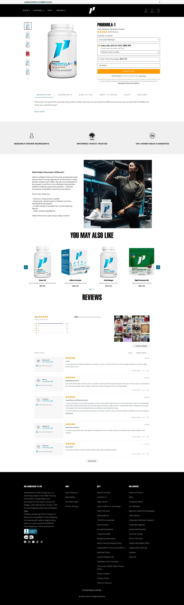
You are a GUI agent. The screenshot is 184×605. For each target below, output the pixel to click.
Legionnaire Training (138, 548)
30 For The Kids (136, 539)
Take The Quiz (103, 511)
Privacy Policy (103, 578)
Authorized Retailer (137, 529)
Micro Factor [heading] (75, 280)
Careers (132, 552)
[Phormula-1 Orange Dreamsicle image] (27, 35)
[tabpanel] (92, 106)
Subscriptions (103, 516)
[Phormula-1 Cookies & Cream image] (27, 62)
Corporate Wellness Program (141, 520)
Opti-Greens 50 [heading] (142, 280)
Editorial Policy (103, 552)
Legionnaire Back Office (139, 543)
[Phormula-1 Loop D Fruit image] (27, 44)
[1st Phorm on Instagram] (29, 542)
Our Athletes (134, 506)
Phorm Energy (71, 506)
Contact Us (102, 497)
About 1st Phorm (136, 493)
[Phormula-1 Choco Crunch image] (27, 53)
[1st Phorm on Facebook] (25, 542)
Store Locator (103, 525)
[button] (107, 32)
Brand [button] (60, 10)
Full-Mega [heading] (108, 280)
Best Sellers (70, 497)
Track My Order (103, 534)
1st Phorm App (71, 502)
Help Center (102, 502)
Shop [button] (26, 10)
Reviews (142, 95)
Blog (131, 497)
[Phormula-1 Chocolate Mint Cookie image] (27, 71)
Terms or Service (104, 583)
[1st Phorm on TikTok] (37, 542)
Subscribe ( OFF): (116, 46)
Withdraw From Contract (108, 562)
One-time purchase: (114, 59)
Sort (130, 353)
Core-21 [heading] (42, 280)
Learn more (142, 76)
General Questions (105, 529)
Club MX (132, 557)
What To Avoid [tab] (108, 95)
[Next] (158, 267)
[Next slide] (28, 78)
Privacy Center (103, 574)
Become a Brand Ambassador (142, 511)
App (50, 10)
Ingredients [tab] (65, 95)
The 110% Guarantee (105, 520)
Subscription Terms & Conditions (128, 83)
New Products (71, 493)
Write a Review (143, 346)
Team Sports (134, 516)
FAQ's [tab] (127, 95)
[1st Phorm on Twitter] (41, 542)
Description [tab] (44, 95)
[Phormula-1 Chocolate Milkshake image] (27, 26)
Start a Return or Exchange (109, 506)
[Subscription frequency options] (128, 52)
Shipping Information (106, 539)
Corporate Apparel (137, 525)
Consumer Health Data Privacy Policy (110, 567)
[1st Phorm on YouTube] (33, 542)
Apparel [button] (38, 10)
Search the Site (103, 493)
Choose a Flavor (105, 36)
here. (26, 511)
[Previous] (26, 267)
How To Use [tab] (86, 95)
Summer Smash (136, 534)
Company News (136, 502)
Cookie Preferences (105, 557)
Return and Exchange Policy (109, 543)
